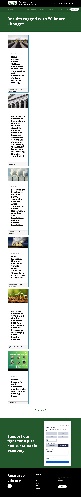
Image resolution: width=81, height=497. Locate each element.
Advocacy (43, 9)
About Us (11, 9)
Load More (40, 410)
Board (37, 483)
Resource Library (31, 9)
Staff (37, 480)
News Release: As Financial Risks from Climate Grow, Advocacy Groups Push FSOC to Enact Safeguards (18, 267)
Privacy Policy (10, 495)
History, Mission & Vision (43, 478)
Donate (74, 9)
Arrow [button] (9, 486)
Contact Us (16, 495)
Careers (38, 488)
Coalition (38, 485)
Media (51, 9)
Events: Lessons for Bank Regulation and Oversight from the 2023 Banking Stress (18, 387)
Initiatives (59, 9)
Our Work (20, 9)
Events (68, 9)
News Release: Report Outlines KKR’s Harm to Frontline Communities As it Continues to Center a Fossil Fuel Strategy (18, 70)
